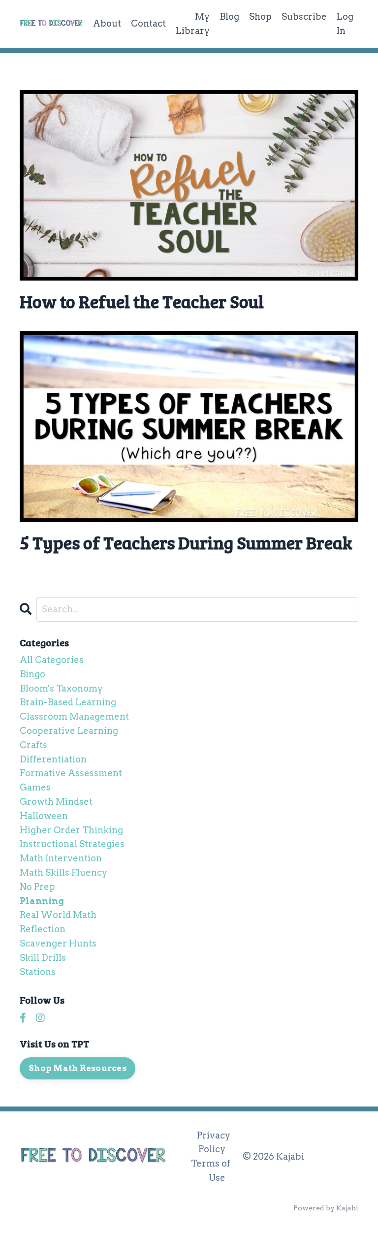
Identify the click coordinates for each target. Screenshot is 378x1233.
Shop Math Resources (77, 1068)
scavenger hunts (58, 943)
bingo (32, 674)
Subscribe (304, 16)
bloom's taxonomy (61, 688)
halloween (44, 816)
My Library (193, 23)
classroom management (74, 716)
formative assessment (71, 773)
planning (42, 901)
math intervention (61, 858)
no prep (37, 887)
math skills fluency (63, 872)
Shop (260, 16)
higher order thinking (71, 830)
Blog (229, 16)
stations (38, 972)
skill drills (43, 957)
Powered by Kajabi (325, 1208)
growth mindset (56, 801)
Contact (148, 23)
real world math (58, 915)
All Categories (52, 660)
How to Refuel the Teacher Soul (142, 301)
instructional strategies (72, 844)
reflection (42, 929)
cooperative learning (69, 731)
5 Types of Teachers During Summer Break (186, 542)
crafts (33, 745)
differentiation (53, 759)
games (35, 787)
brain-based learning (68, 702)
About (107, 23)
